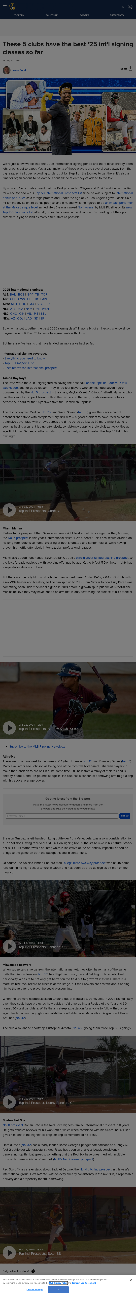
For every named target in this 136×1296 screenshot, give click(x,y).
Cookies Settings (35, 1289)
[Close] (130, 1280)
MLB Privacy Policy (58, 1283)
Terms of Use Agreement (84, 1283)
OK (58, 1289)
